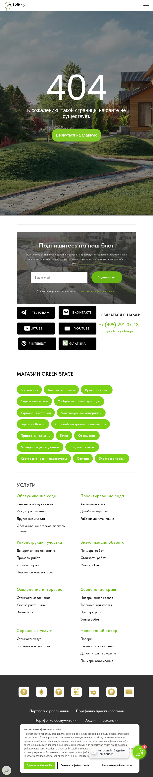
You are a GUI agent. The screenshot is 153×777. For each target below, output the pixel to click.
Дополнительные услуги (98, 653)
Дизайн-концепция (94, 511)
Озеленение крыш (98, 589)
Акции (90, 720)
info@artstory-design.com (120, 331)
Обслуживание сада (36, 495)
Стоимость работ (29, 565)
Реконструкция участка (39, 542)
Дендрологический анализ (36, 550)
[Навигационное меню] (146, 6)
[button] (41, 692)
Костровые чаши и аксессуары (44, 458)
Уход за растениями (31, 511)
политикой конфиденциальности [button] (98, 291)
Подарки (86, 639)
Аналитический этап (95, 504)
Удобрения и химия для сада (79, 401)
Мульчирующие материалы (81, 413)
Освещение (87, 435)
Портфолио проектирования (100, 711)
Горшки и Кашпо (33, 424)
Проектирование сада (102, 495)
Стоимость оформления (97, 646)
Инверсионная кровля (96, 598)
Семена (83, 458)
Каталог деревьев (61, 390)
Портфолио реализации (49, 711)
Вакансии (110, 720)
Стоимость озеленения (33, 598)
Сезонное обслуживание (35, 504)
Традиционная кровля (96, 605)
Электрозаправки (112, 458)
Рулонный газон (97, 390)
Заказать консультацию (34, 646)
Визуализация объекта (102, 542)
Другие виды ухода (31, 519)
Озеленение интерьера (40, 589)
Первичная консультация (35, 572)
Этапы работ (89, 565)
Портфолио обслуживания (56, 720)
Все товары (29, 390)
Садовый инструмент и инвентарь (80, 424)
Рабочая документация (97, 519)
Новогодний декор (98, 630)
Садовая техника (82, 447)
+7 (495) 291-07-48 (118, 325)
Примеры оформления (96, 661)
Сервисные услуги (34, 401)
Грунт (64, 435)
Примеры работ (28, 558)
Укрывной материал (36, 413)
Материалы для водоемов (40, 447)
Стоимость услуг (29, 639)
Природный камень (35, 435)
